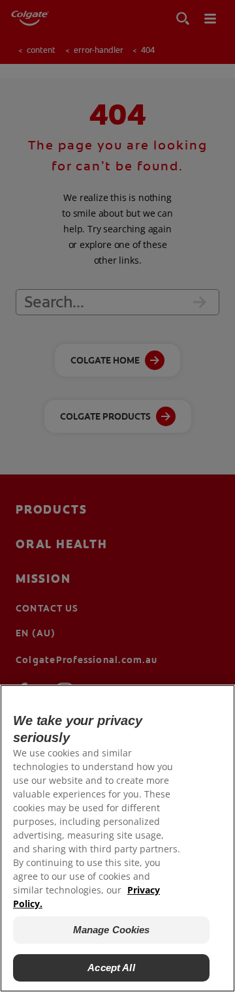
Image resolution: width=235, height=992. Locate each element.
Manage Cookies (111, 929)
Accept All (111, 967)
